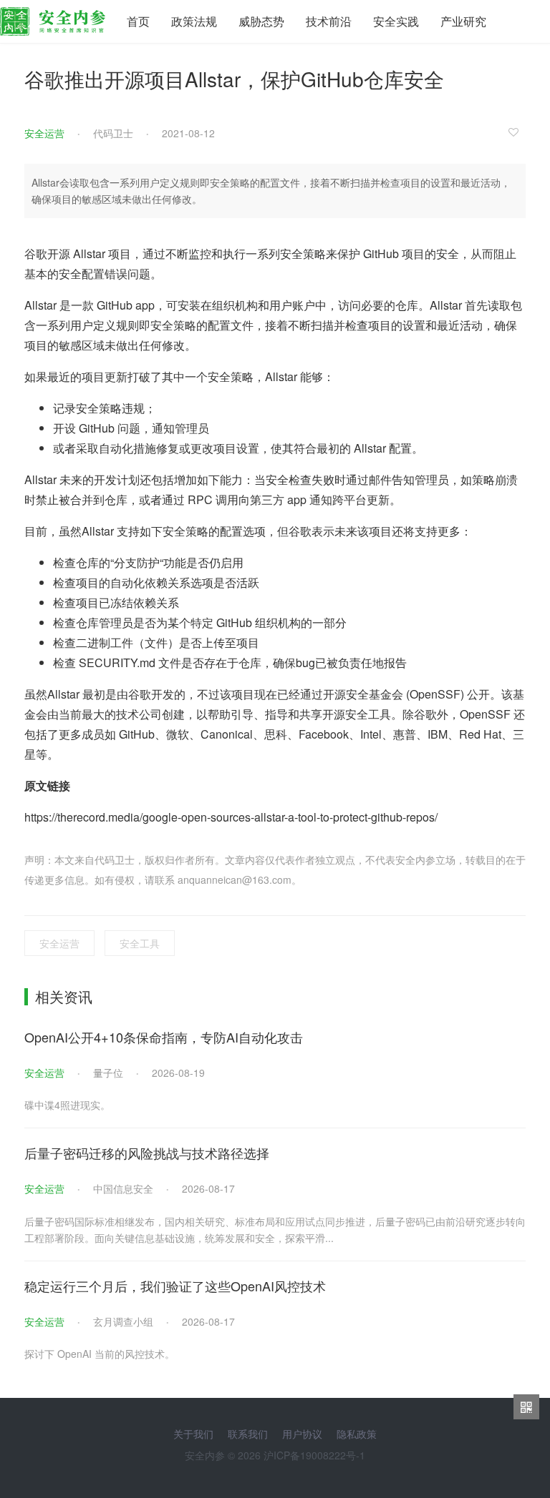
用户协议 (302, 1433)
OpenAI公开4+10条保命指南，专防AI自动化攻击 (163, 1037)
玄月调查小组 (123, 1321)
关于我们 (193, 1433)
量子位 (108, 1072)
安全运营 (44, 133)
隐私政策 (357, 1433)
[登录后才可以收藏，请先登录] (517, 131)
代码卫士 (113, 133)
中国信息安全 (123, 1188)
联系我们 (248, 1433)
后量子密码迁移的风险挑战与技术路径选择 (146, 1152)
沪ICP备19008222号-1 (314, 1455)
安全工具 (140, 943)
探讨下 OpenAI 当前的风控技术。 (99, 1353)
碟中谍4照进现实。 (67, 1105)
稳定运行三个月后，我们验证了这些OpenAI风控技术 (175, 1285)
